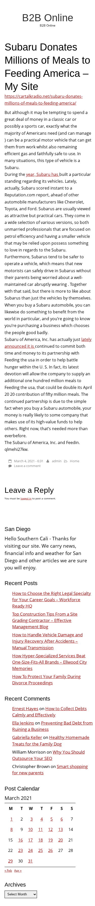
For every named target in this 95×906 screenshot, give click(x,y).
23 (20, 850)
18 (40, 840)
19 (50, 840)
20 (60, 840)
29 (10, 861)
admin (57, 461)
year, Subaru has (42, 174)
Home (74, 461)
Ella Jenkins (23, 723)
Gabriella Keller (27, 737)
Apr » (18, 870)
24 (30, 850)
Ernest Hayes (25, 708)
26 (50, 850)
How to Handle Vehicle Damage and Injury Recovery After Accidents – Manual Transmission (47, 641)
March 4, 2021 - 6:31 (28, 461)
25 (40, 850)
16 (20, 840)
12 (50, 829)
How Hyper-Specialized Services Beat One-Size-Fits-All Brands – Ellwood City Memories (49, 662)
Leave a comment (27, 465)
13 (60, 829)
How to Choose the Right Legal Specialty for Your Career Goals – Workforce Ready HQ (51, 599)
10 (30, 829)
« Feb (8, 870)
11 (40, 829)
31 (30, 861)
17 (30, 840)
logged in (26, 498)
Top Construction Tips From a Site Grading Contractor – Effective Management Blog (45, 620)
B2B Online (47, 17)
